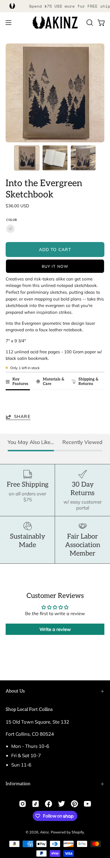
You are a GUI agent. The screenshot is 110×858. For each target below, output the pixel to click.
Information (18, 784)
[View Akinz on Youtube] (87, 804)
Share (22, 416)
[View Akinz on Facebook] (48, 804)
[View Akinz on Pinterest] (74, 804)
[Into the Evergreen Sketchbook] (26, 158)
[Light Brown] (10, 229)
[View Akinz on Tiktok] (35, 804)
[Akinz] (55, 22)
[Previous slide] (12, 403)
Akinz (44, 832)
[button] (89, 23)
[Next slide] (97, 403)
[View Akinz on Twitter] (61, 804)
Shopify (78, 832)
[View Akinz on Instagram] (22, 804)
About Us (15, 691)
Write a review (55, 629)
